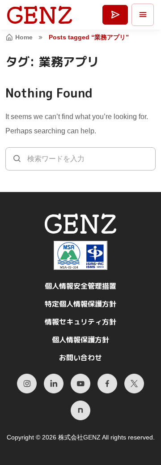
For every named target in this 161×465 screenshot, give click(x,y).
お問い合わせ (80, 358)
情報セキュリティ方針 (80, 322)
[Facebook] (107, 383)
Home (24, 37)
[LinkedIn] (54, 383)
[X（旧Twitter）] (134, 383)
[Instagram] (27, 383)
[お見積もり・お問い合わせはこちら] (115, 15)
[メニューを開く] (142, 15)
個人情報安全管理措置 (80, 286)
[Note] (80, 410)
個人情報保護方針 (80, 340)
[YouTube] (80, 383)
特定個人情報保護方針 (80, 304)
